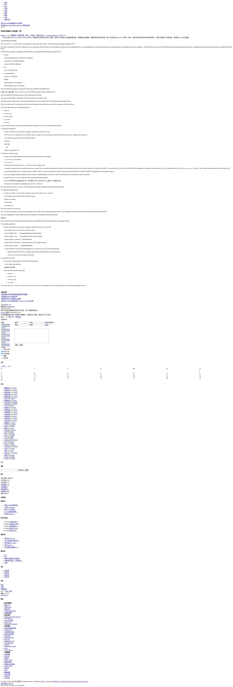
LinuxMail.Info (8, 643)
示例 (5, 448)
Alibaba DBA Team (10, 646)
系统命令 (7, 390)
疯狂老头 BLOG (9, 641)
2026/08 (6, 570)
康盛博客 (7, 672)
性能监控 (7, 416)
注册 (2, 587)
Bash (5, 433)
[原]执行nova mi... (9, 538)
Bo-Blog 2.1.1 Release (59, 681)
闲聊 (5, 455)
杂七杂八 (7, 453)
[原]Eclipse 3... (8, 545)
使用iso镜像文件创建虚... (12, 558)
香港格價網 (8, 613)
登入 (2, 584)
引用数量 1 (4, 487)
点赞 (5, 563)
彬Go (6, 648)
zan (5, 555)
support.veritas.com (52, 35)
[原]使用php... (14, 526)
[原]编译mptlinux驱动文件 (9, 296)
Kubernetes (7, 402)
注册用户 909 (5, 491)
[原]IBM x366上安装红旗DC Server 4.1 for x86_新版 (17, 301)
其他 (5, 451)
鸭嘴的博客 (8, 662)
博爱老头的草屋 (9, 664)
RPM (5, 398)
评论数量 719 (5, 485)
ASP (5, 432)
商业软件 (7, 421)
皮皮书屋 (7, 674)
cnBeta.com (7, 607)
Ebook (6, 457)
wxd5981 (7, 678)
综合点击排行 (4, 518)
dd (10, 304)
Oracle (6, 424)
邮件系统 (7, 410)
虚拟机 (6, 407)
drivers (6, 304)
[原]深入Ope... (14, 528)
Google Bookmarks (10, 611)
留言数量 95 (4, 489)
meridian (6, 676)
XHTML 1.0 (4, 595)
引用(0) (33, 35)
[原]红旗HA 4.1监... (10, 543)
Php (5, 443)
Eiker (42, 681)
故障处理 (7, 394)
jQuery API (7, 622)
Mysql (6, 426)
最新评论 (3, 551)
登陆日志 (7, 609)
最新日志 (3, 501)
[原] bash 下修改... (10, 509)
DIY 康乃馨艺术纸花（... (12, 540)
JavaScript (7, 440)
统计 (2, 474)
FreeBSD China (9, 637)
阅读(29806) (40, 35)
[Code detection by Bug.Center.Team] (77, 681)
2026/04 (6, 577)
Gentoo (6, 458)
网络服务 (7, 400)
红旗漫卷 (7, 654)
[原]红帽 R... (14, 522)
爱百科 (6, 658)
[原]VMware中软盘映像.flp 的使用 (11, 23)
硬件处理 (21, 35)
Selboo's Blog (8, 666)
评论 (10, 591)
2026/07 (6, 572)
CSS (5, 437)
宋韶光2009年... (14, 524)
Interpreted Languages (10, 624)
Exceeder (7, 656)
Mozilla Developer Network (12, 617)
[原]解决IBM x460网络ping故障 (11, 299)
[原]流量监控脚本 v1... (11, 547)
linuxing (3, 35)
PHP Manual (8, 618)
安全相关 (7, 414)
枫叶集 (6, 668)
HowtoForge (8, 630)
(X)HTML (7, 446)
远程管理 (7, 412)
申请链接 (4, 589)
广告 (2, 462)
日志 (6, 591)
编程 (5, 428)
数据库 (6, 423)
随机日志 (3, 534)
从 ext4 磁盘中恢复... (10, 512)
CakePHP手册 (8, 620)
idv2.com (7, 639)
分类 (2, 384)
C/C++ (6, 435)
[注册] (47, 325)
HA (5, 405)
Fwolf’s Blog (8, 650)
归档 (2, 566)
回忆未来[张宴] (9, 634)
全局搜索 (3, 497)
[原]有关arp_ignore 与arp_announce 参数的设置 (15, 25)
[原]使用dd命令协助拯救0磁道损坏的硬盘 (14, 294)
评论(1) (27, 35)
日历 (2, 362)
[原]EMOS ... (14, 530)
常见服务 (7, 418)
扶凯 (5, 670)
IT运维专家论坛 (9, 632)
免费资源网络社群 (10, 628)
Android (6, 430)
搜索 (2, 466)
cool (5, 556)
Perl (5, 441)
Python (6, 445)
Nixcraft (6, 644)
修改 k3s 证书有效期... (11, 505)
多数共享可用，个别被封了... (13, 560)
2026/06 (6, 573)
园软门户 (7, 605)
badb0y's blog (8, 660)
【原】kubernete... (9, 507)
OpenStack (7, 404)
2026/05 (6, 575)
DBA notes (7, 636)
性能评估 (7, 392)
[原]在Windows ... (9, 514)
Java (5, 438)
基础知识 (14, 35)
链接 (2, 599)
